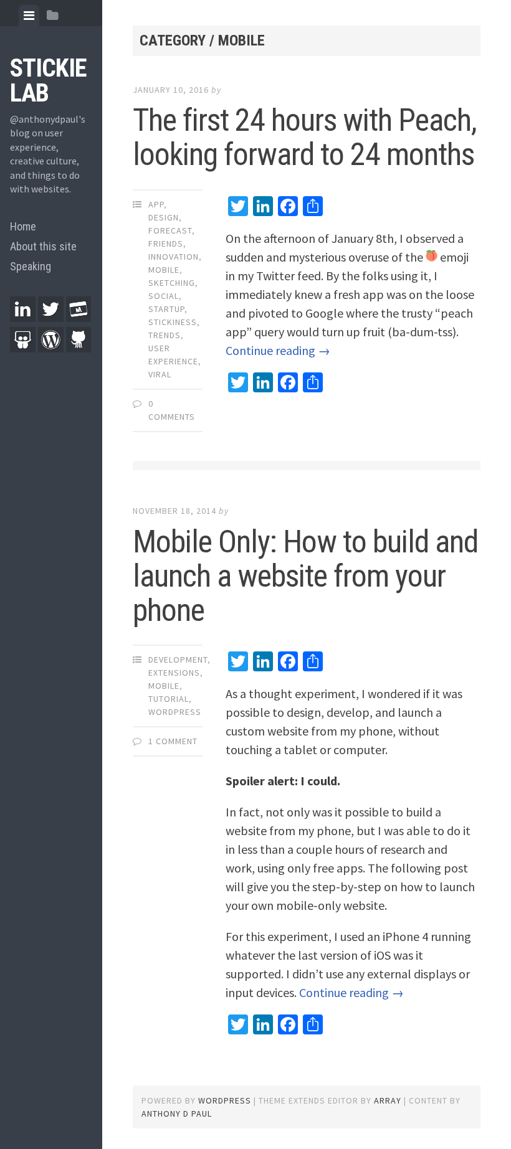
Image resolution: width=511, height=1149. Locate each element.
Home (23, 226)
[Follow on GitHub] (79, 348)
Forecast (170, 230)
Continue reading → (278, 350)
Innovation (173, 256)
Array (387, 1100)
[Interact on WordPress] (51, 348)
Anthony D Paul (176, 1113)
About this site (43, 246)
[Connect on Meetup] (79, 318)
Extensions (174, 672)
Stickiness (172, 322)
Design (163, 217)
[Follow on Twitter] (51, 318)
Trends (164, 335)
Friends (165, 243)
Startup (166, 308)
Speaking (30, 266)
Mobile (163, 269)
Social (163, 295)
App (156, 204)
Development (178, 659)
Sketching (171, 282)
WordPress (174, 711)
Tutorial (168, 698)
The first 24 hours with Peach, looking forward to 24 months (305, 137)
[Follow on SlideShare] (23, 348)
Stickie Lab (48, 81)
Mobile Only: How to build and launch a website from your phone (305, 576)
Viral (159, 374)
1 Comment (173, 741)
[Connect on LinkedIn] (23, 318)
